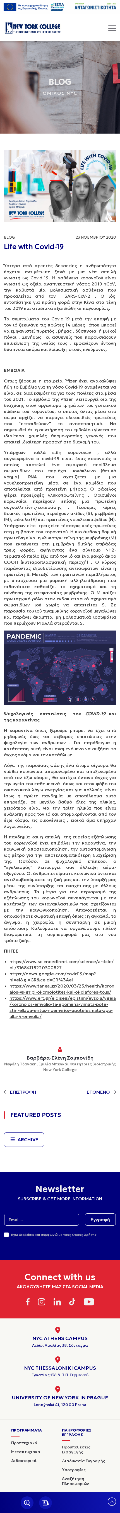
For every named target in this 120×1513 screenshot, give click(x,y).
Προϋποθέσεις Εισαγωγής (76, 1450)
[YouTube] (89, 1302)
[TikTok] (72, 1302)
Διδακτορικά (24, 1460)
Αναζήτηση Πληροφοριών (75, 1481)
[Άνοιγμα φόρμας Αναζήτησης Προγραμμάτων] (27, 1502)
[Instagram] (41, 1302)
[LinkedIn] (57, 1302)
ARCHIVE (28, 1140)
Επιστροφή (23, 1092)
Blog (9, 237)
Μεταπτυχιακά (25, 1451)
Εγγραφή (100, 1219)
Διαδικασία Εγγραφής (83, 1460)
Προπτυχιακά (24, 1442)
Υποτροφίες (74, 1469)
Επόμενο (98, 1092)
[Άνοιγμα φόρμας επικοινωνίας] (45, 1502)
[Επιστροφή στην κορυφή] (112, 1504)
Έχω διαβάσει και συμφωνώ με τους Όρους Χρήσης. (54, 1235)
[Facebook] (28, 1302)
